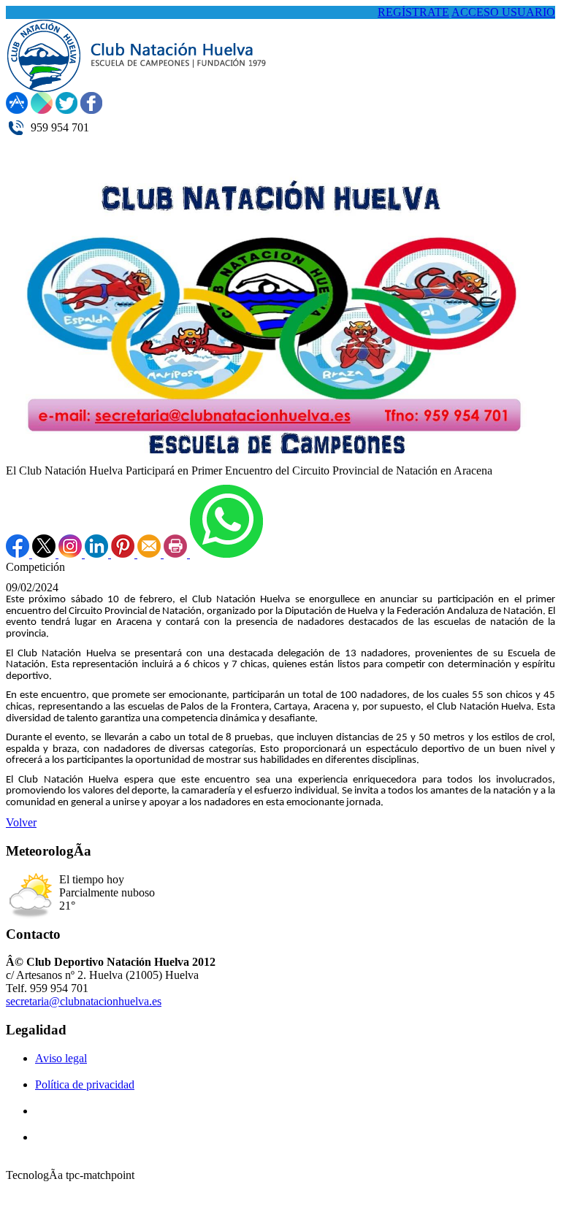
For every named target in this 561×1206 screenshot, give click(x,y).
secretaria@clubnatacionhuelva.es (83, 1001)
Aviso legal (61, 1058)
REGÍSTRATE (413, 12)
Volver (21, 822)
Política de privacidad (84, 1084)
